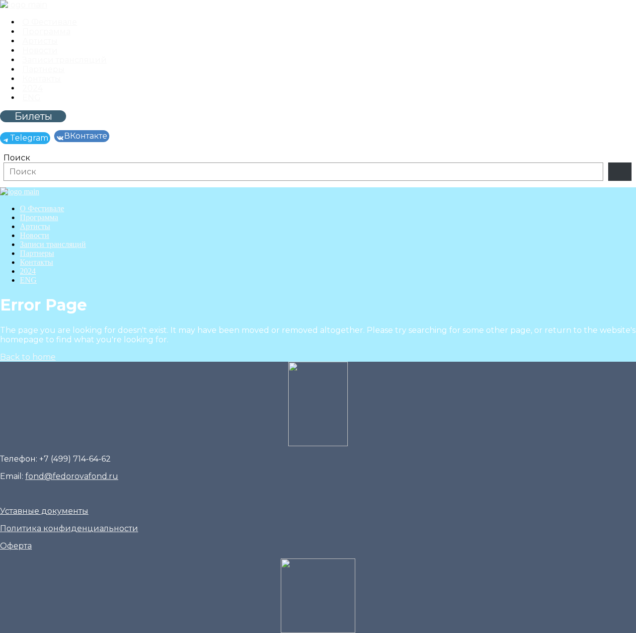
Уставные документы (44, 511)
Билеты (33, 116)
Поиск (16, 157)
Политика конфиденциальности (69, 528)
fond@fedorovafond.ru (71, 476)
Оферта (16, 546)
